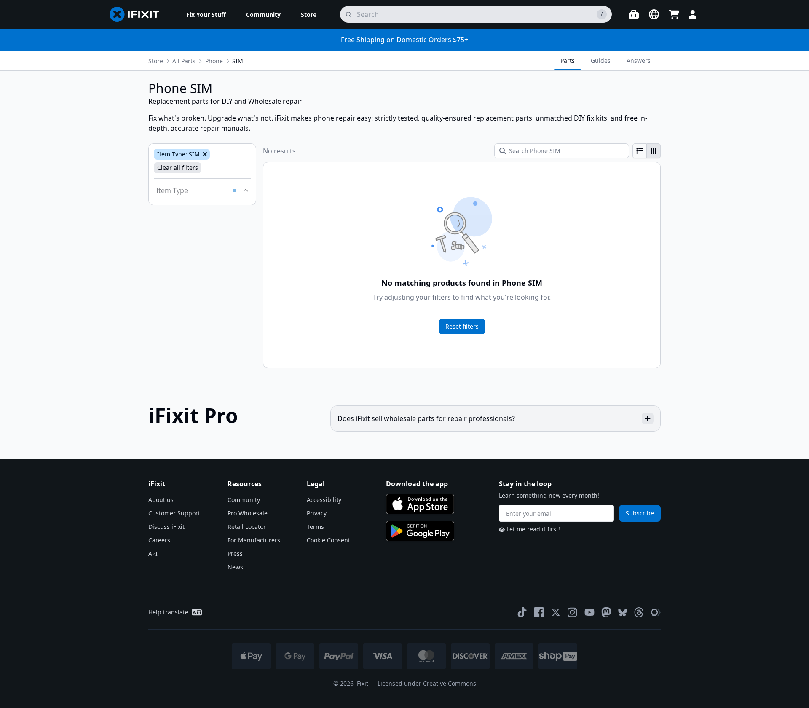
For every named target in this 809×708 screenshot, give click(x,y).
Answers (639, 60)
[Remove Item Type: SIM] (203, 154)
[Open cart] (674, 14)
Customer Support (174, 513)
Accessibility (324, 500)
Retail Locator (247, 527)
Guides (601, 60)
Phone (214, 61)
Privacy (317, 513)
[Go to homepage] (138, 14)
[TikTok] (522, 612)
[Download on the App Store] (420, 504)
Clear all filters (177, 168)
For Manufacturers (254, 540)
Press (235, 554)
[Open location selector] (654, 14)
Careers (159, 540)
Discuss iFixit (166, 527)
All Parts (184, 61)
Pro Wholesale (248, 513)
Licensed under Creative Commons (427, 683)
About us (161, 500)
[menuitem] (206, 14)
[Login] (692, 14)
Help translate (168, 612)
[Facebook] (539, 612)
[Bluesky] (622, 612)
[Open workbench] (633, 14)
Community (244, 500)
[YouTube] (589, 612)
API (153, 554)
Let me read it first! (533, 529)
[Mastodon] (606, 612)
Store (155, 61)
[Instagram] (573, 612)
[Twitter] (556, 612)
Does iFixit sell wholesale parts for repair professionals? (426, 418)
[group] (646, 150)
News (235, 567)
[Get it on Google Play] (420, 531)
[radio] (639, 150)
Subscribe (640, 513)
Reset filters (462, 326)
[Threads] (639, 612)
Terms (315, 527)
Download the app (417, 483)
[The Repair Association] (656, 612)
